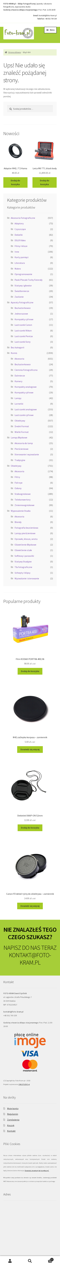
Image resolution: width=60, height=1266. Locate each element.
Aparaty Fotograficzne (22, 302)
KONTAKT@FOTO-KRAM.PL (30, 958)
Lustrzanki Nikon (23, 330)
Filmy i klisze (21, 246)
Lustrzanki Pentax (24, 336)
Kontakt (11, 1130)
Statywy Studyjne (23, 561)
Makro (18, 268)
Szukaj (30, 1261)
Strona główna (14, 52)
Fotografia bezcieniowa (26, 527)
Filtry (17, 477)
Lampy (18, 398)
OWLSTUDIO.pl (24, 1084)
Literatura (20, 262)
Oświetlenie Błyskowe (25, 544)
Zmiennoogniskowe (24, 505)
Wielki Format (22, 432)
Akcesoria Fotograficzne (23, 217)
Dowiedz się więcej (30, 749)
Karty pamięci (21, 257)
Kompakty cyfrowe (24, 319)
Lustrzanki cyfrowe (24, 415)
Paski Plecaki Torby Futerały (28, 279)
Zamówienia (13, 1119)
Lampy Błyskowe (19, 437)
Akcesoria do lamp (24, 443)
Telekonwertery (22, 499)
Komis (14, 353)
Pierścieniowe (21, 448)
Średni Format (22, 426)
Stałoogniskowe (23, 493)
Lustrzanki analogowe (26, 409)
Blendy (18, 522)
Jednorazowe (21, 313)
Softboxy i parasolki (24, 555)
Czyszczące (20, 229)
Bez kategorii (17, 347)
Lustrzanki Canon (23, 324)
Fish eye (18, 482)
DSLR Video (20, 240)
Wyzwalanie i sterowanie (27, 578)
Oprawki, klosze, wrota (26, 538)
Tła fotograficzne (23, 567)
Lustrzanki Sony (22, 341)
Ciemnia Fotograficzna (26, 369)
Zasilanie (19, 296)
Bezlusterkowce (23, 307)
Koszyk (10, 1125)
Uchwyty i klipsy (22, 572)
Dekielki (19, 234)
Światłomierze (22, 291)
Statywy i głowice (23, 285)
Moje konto (12, 1108)
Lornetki (19, 403)
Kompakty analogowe (26, 386)
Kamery (18, 381)
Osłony (18, 488)
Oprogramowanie (23, 274)
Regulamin (12, 1114)
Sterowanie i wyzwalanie (27, 454)
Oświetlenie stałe (23, 550)
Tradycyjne (20, 460)
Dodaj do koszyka (15, 182)
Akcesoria (19, 358)
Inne (17, 251)
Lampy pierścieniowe (25, 533)
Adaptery (19, 223)
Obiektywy (20, 420)
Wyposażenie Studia (20, 510)
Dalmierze (20, 375)
